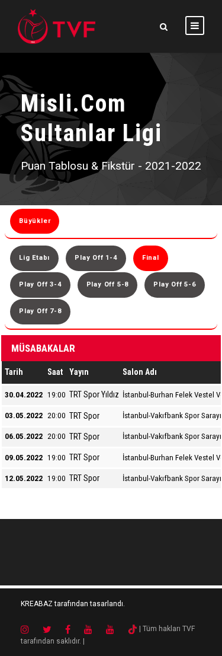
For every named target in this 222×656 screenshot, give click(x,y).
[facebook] (73, 629)
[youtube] (94, 629)
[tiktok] (132, 629)
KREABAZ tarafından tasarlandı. (73, 604)
